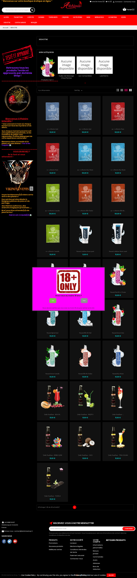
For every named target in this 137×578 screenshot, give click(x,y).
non (84, 301)
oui (53, 301)
